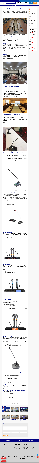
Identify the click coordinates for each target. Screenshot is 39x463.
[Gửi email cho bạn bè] (15, 403)
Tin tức (29, 5)
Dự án (31, 5)
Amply (12, 5)
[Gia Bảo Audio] (3, 3)
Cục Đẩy (15, 5)
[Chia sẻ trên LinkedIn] (17, 403)
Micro (17, 5)
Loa (9, 5)
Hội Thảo (20, 5)
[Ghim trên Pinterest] (16, 403)
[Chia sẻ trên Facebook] (12, 403)
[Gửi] (15, 3)
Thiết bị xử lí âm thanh (24, 5)
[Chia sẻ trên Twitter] (14, 403)
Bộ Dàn (3, 5)
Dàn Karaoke (6, 5)
